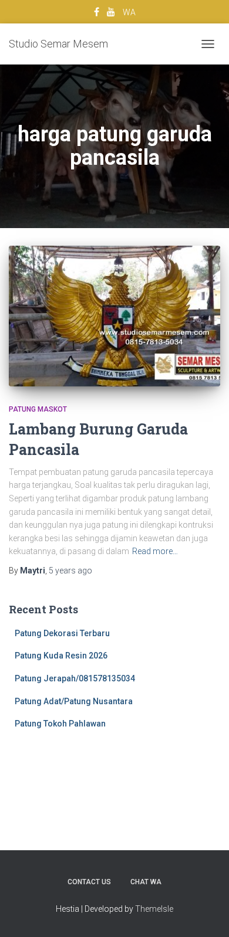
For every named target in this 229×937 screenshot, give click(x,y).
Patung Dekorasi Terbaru (62, 633)
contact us (89, 882)
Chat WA (145, 882)
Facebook (96, 13)
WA (129, 12)
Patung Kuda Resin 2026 (61, 655)
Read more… (155, 551)
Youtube (111, 13)
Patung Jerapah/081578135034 (75, 678)
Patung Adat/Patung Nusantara (74, 701)
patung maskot (38, 409)
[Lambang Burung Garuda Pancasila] (114, 316)
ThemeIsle (154, 909)
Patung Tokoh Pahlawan (60, 723)
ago (70, 570)
